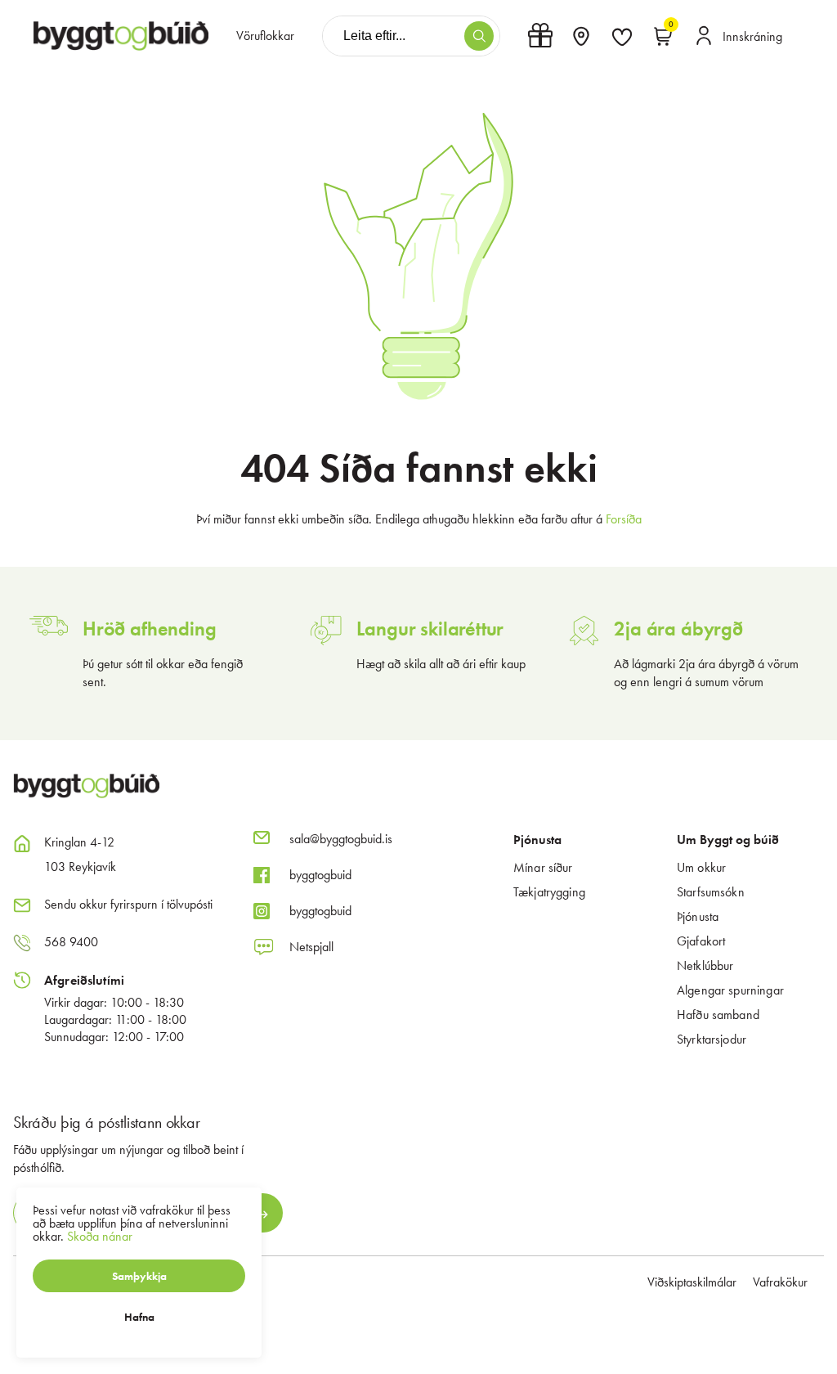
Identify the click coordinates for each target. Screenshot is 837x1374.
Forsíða (624, 519)
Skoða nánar (99, 1236)
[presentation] (265, 36)
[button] (479, 36)
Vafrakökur (780, 1282)
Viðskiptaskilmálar (691, 1282)
